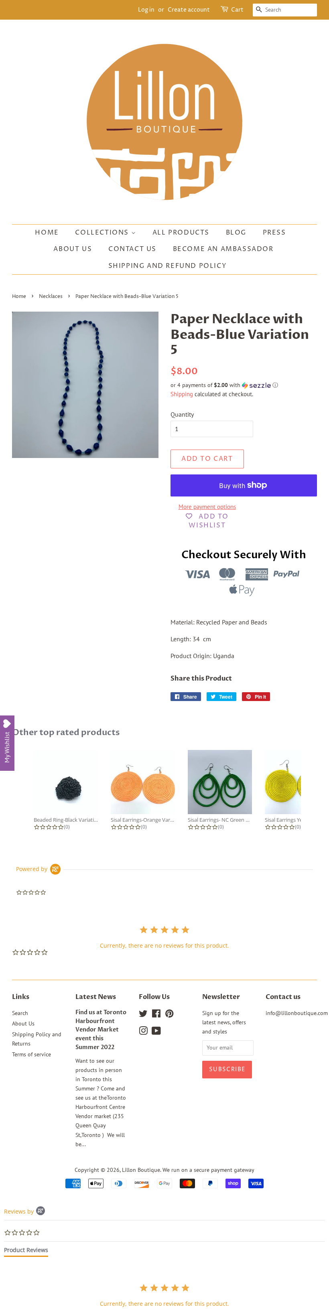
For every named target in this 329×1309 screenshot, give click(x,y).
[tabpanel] (164, 1295)
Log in (146, 10)
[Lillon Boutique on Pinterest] (169, 1015)
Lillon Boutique (141, 1169)
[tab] (26, 1251)
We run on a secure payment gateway (208, 1169)
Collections (103, 232)
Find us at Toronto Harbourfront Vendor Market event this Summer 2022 (100, 1030)
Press (274, 232)
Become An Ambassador (223, 249)
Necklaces (51, 296)
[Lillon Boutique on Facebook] (156, 1015)
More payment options (207, 507)
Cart (237, 10)
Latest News (95, 997)
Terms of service (31, 1054)
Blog (236, 232)
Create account (189, 10)
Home (47, 232)
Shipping (182, 394)
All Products (180, 232)
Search (20, 1013)
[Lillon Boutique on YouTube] (156, 1032)
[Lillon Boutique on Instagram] (143, 1032)
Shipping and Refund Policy (167, 265)
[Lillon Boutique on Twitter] (143, 1015)
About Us (72, 249)
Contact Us (132, 249)
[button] (244, 385)
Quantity (182, 414)
